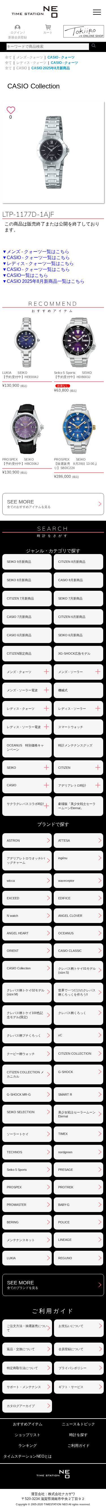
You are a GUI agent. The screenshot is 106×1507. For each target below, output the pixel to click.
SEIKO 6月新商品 (70, 635)
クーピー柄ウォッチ (21, 1054)
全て (8, 57)
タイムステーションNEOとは (27, 1456)
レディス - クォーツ (31, 63)
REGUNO (65, 1258)
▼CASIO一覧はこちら (25, 275)
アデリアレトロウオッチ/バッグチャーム (26, 860)
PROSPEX (14, 1187)
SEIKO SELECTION (20, 1112)
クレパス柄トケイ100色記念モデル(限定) (25, 1015)
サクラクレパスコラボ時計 (25, 803)
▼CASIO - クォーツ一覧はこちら (36, 257)
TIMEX (63, 1133)
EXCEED (13, 898)
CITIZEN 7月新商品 (20, 598)
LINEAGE (65, 1239)
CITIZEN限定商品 (19, 653)
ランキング (27, 1445)
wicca (11, 880)
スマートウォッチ (70, 727)
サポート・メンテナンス (24, 1387)
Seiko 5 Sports (17, 1169)
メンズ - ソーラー (70, 672)
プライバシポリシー (72, 1368)
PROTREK (65, 1187)
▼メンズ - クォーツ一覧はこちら (35, 251)
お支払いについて (71, 1326)
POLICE (64, 1222)
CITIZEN (64, 767)
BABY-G (64, 1204)
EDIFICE (64, 898)
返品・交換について (21, 1349)
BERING (13, 1222)
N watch (12, 915)
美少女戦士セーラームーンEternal (77, 1114)
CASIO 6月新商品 (19, 635)
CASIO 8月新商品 (70, 580)
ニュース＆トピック (78, 1424)
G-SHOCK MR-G (19, 1094)
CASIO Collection (19, 968)
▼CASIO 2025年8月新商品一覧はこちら (43, 281)
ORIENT (13, 950)
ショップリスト (27, 1435)
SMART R (65, 1094)
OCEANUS (65, 933)
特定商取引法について (22, 1368)
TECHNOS (14, 1152)
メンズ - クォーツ (29, 57)
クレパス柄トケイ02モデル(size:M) (25, 992)
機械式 (63, 690)
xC (60, 1035)
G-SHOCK (65, 1072)
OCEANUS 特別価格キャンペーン (25, 747)
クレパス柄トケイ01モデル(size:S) (77, 970)
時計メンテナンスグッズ (75, 745)
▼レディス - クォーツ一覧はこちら (38, 263)
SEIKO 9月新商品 (19, 561)
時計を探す (78, 1435)
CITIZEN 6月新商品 (71, 616)
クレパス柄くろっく (72, 1013)
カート (48, 32)
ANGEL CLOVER (70, 915)
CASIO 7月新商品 (19, 616)
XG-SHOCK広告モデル (74, 653)
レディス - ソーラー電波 (24, 727)
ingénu (62, 858)
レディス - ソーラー (72, 708)
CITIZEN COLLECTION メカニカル (25, 1074)
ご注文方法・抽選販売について (27, 1328)
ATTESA (64, 840)
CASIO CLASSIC (70, 950)
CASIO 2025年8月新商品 (50, 68)
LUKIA (11, 1258)
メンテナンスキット (21, 1240)
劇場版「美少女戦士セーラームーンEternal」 (77, 806)
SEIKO (11, 767)
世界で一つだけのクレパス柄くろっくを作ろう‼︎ (77, 992)
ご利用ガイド (79, 1445)
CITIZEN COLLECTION (74, 1053)
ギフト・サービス (71, 1387)
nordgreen (65, 1152)
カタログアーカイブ (21, 1406)
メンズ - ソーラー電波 (22, 690)
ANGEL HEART (18, 933)
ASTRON (13, 840)
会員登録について (71, 1349)
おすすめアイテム (27, 1424)
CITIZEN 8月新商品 (71, 561)
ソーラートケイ (18, 1134)
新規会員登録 (17, 37)
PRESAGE (65, 1169)
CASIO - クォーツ (61, 57)
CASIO (21, 68)
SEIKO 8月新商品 (19, 580)
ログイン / (17, 32)
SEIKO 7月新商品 (70, 598)
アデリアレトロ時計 (72, 785)
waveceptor (66, 880)
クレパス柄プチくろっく (24, 1035)
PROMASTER (16, 1204)
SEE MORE (29, 504)
